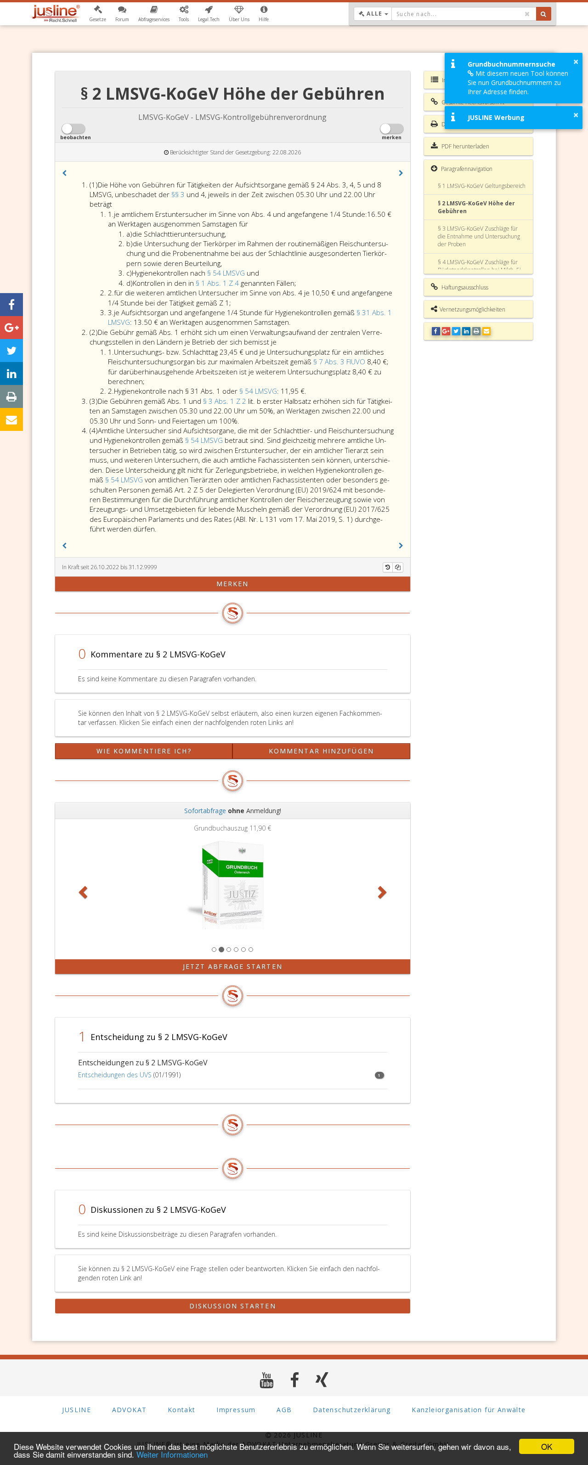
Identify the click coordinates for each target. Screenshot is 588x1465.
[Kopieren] (397, 567)
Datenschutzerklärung (352, 1409)
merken (232, 583)
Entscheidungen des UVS (115, 1074)
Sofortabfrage (205, 810)
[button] (98, 13)
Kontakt (182, 1409)
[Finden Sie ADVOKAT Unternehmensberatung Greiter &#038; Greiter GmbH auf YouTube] (267, 1380)
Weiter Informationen (172, 1454)
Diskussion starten (232, 1305)
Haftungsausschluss (464, 287)
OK (546, 1446)
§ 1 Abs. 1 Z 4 (218, 283)
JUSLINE (76, 1409)
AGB (284, 1409)
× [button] (575, 61)
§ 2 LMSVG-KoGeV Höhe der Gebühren (476, 207)
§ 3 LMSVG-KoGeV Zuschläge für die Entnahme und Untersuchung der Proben (479, 236)
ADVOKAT (129, 1409)
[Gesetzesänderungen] (388, 567)
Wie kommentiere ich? (144, 751)
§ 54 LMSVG (226, 272)
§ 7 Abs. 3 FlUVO (339, 361)
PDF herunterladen (464, 146)
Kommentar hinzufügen (321, 751)
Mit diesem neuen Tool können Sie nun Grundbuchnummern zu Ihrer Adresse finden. (518, 82)
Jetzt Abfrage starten (233, 966)
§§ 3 (179, 194)
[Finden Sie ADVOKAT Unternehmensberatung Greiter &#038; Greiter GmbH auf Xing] (322, 1380)
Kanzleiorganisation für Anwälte (469, 1409)
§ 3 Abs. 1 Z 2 (225, 401)
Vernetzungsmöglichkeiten (472, 309)
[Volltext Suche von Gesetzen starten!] (543, 14)
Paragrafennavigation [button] (466, 169)
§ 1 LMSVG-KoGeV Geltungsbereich (482, 186)
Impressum (236, 1409)
